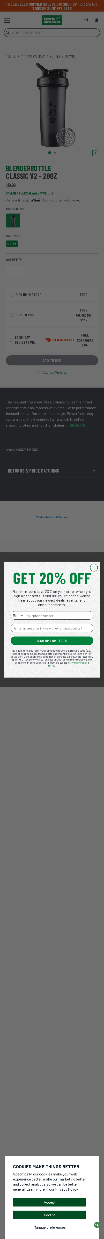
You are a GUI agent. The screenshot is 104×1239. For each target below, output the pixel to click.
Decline (50, 1215)
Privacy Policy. (67, 1189)
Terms (52, 665)
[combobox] (17, 615)
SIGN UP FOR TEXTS (52, 640)
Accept (50, 1202)
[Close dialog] (94, 567)
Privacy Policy (79, 662)
